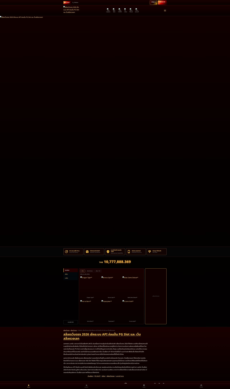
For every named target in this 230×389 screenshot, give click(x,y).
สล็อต (66, 274)
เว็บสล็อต (90, 376)
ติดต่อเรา (76, 2)
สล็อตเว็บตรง (90, 271)
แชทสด (68, 2)
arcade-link (71, 322)
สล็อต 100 (98, 271)
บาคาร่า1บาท (120, 376)
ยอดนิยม (67, 270)
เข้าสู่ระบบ (153, 2)
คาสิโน (66, 278)
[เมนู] (165, 10)
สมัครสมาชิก (162, 2)
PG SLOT (97, 376)
